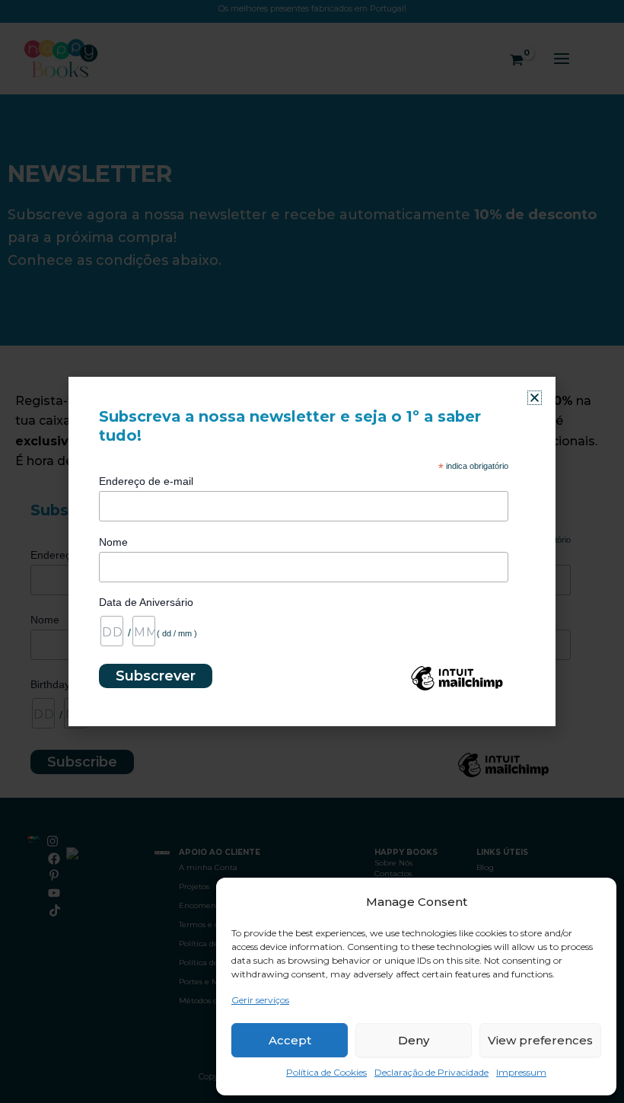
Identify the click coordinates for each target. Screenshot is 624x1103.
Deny (413, 1040)
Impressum (521, 1072)
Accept (290, 1040)
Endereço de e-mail (146, 481)
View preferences (540, 1040)
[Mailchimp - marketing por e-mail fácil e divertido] (457, 690)
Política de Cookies (326, 1072)
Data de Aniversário (146, 602)
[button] (534, 397)
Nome (113, 542)
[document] (312, 551)
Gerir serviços (260, 1000)
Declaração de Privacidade (431, 1072)
